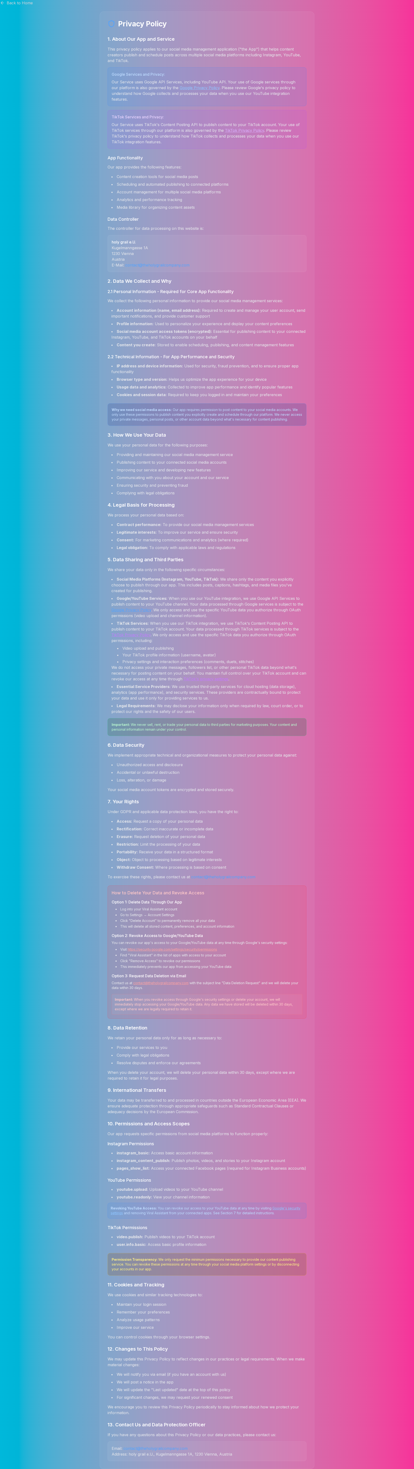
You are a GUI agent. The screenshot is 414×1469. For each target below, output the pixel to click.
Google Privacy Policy (199, 87)
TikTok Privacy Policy (244, 130)
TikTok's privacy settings (206, 679)
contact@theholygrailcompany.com (157, 265)
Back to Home (20, 2)
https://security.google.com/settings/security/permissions (172, 949)
